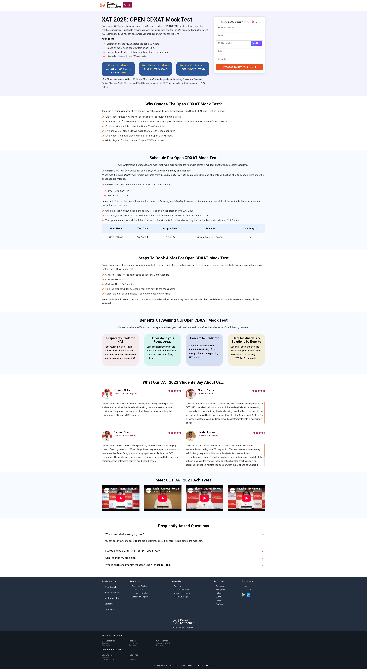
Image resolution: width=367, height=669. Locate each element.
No (256, 22)
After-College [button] (110, 593)
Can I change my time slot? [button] (120, 557)
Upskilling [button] (109, 604)
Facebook (220, 586)
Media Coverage (181, 597)
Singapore (190, 627)
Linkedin (219, 593)
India (175, 627)
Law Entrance (108, 657)
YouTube (219, 604)
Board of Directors (181, 590)
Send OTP (256, 43)
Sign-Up (247, 590)
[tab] (183, 534)
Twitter (219, 600)
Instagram (220, 590)
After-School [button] (110, 587)
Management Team (182, 593)
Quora (218, 597)
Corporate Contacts (140, 586)
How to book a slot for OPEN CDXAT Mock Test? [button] (132, 551)
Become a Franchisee (141, 593)
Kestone (133, 643)
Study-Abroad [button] (111, 598)
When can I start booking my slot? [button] (124, 534)
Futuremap (133, 657)
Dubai (181, 627)
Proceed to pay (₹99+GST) (239, 67)
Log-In (246, 586)
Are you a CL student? (232, 22)
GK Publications (108, 643)
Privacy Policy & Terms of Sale (166, 666)
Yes (248, 22)
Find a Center (137, 590)
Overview (177, 586)
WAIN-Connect (163, 643)
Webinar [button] (108, 609)
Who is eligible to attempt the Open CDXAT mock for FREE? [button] (138, 564)
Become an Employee (140, 597)
